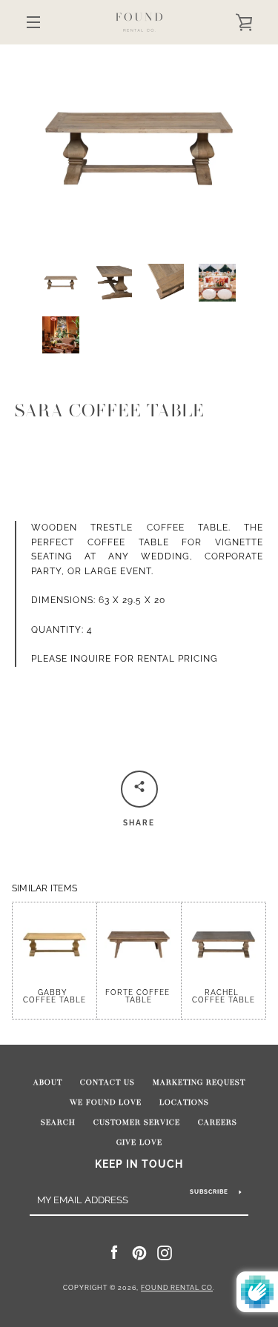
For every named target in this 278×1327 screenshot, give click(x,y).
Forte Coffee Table (139, 996)
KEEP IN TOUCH (139, 1163)
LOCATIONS (184, 1102)
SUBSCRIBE (209, 1191)
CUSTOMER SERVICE (136, 1122)
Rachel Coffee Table (223, 996)
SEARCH (58, 1122)
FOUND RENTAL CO (177, 1287)
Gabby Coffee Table (54, 995)
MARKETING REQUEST (199, 1082)
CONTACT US (107, 1082)
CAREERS (217, 1122)
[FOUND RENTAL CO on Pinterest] (139, 1252)
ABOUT (47, 1082)
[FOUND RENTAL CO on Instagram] (164, 1252)
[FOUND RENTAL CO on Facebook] (114, 1252)
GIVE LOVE (139, 1142)
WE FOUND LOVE (106, 1102)
